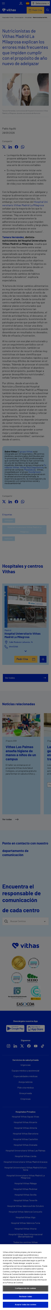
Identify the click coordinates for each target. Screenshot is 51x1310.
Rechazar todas (25, 1297)
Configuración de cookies (25, 1288)
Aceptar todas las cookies (25, 1305)
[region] (25, 1277)
